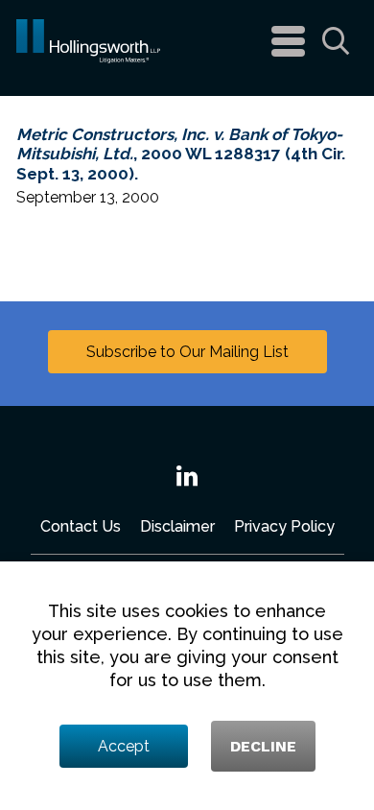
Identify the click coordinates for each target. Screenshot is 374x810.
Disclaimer (177, 526)
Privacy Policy (284, 526)
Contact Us (80, 526)
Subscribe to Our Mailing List (187, 352)
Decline (263, 746)
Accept (124, 746)
